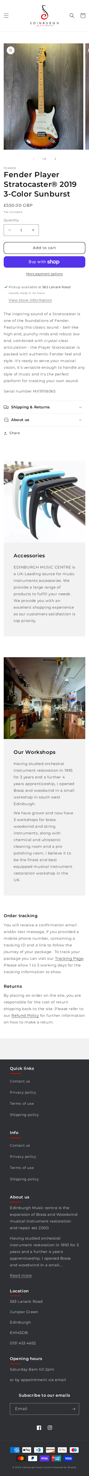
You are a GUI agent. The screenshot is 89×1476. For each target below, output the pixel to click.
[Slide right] (55, 158)
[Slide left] (33, 158)
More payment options (44, 274)
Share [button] (14, 433)
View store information (30, 300)
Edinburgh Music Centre (37, 1467)
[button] (6, 15)
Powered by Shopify (65, 1467)
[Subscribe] (73, 1409)
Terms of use (22, 1103)
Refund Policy (25, 1015)
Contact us (20, 1081)
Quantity (11, 220)
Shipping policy (24, 1114)
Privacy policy (23, 1092)
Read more (21, 1275)
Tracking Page (69, 958)
